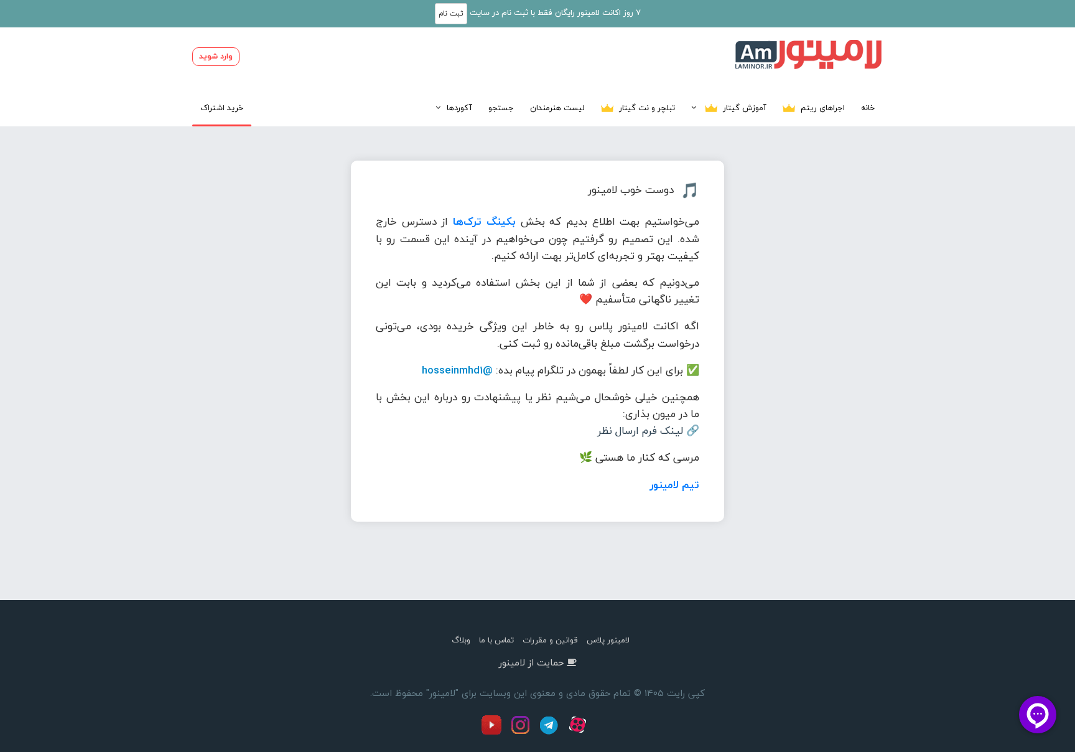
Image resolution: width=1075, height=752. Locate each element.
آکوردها (459, 108)
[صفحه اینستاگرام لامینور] (522, 732)
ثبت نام (451, 13)
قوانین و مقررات (550, 640)
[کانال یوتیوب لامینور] (495, 732)
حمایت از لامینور (531, 662)
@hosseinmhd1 (457, 370)
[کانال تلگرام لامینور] (550, 732)
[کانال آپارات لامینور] (579, 732)
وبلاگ (461, 640)
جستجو (501, 108)
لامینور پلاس (608, 640)
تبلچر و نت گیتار (646, 108)
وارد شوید (216, 56)
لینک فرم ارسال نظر (640, 430)
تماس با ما (496, 640)
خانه (868, 108)
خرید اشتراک (221, 108)
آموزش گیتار (743, 108)
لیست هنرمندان (557, 108)
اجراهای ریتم (821, 108)
